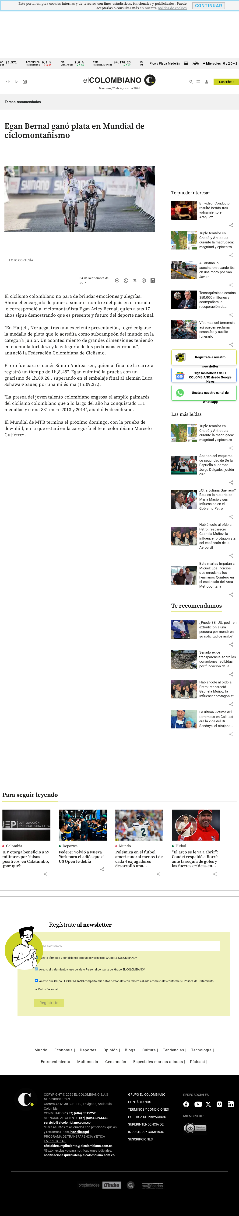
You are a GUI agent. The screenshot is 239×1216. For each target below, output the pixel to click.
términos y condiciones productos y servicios (77, 958)
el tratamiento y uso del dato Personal (72, 969)
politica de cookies (172, 8)
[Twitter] (135, 280)
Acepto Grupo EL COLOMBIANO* (88, 958)
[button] (231, 225)
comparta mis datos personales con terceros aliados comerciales (125, 981)
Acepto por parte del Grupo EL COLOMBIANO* (92, 969)
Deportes (70, 846)
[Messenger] (117, 280)
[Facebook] (144, 280)
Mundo (125, 846)
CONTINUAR (208, 5)
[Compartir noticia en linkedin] (153, 280)
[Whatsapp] (126, 280)
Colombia (14, 846)
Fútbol (181, 846)
